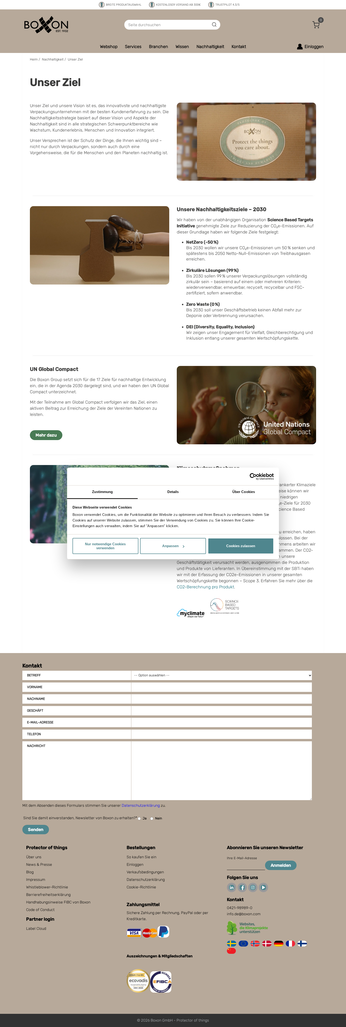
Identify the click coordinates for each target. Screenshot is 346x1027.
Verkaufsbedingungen (145, 872)
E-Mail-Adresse (40, 722)
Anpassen (170, 546)
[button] (316, 24)
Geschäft (35, 711)
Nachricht (36, 746)
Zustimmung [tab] (102, 492)
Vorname (34, 687)
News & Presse (39, 864)
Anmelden (281, 865)
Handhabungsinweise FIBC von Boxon (58, 902)
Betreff (34, 675)
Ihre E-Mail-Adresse (242, 858)
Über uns (33, 857)
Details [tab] (173, 492)
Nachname (36, 699)
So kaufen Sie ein (141, 857)
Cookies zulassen (240, 546)
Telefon (34, 734)
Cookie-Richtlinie (141, 887)
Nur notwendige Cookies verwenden (105, 546)
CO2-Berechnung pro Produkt (205, 587)
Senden (35, 829)
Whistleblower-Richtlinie (47, 887)
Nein (158, 818)
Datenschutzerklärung (141, 805)
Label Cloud (36, 928)
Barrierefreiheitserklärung (48, 894)
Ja (145, 818)
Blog (30, 872)
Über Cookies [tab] (243, 492)
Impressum (35, 879)
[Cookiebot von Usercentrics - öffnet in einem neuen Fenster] (253, 476)
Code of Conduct (40, 909)
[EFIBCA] (160, 991)
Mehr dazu (46, 435)
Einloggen (135, 864)
